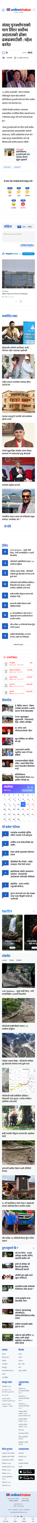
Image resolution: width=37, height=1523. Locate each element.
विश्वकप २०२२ (6, 1482)
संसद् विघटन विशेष (8, 1460)
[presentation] (16, 301)
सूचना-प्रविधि (22, 1371)
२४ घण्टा (4, 960)
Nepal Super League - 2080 (7, 1405)
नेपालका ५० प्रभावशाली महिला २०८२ (23, 1391)
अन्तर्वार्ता (4, 1364)
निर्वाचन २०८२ (6, 1474)
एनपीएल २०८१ (6, 1387)
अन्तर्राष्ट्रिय (5, 1378)
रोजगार (20, 1361)
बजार (20, 1354)
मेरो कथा (21, 1430)
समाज (4, 1354)
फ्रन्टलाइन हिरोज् (23, 1433)
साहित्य (4, 1361)
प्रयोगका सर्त (22, 1457)
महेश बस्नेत (17, 167)
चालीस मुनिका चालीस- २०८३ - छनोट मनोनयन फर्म (24, 1414)
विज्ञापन (20, 1460)
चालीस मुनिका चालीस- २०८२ (22, 1420)
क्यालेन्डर (8, 786)
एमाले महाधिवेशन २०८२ (7, 1478)
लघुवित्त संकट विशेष (8, 1457)
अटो (19, 1367)
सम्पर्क (20, 1467)
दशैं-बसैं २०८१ (6, 1486)
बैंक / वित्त (21, 1364)
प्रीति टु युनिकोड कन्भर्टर (23, 1438)
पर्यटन (20, 1357)
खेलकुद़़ (4, 1367)
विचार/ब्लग (5, 1357)
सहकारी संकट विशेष (8, 1453)
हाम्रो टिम (21, 1453)
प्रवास (3, 1374)
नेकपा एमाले (7, 167)
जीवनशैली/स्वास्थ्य (7, 1371)
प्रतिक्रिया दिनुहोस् (27, 245)
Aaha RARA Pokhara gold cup (8, 1400)
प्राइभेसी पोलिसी (23, 1463)
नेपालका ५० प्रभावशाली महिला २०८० (23, 1406)
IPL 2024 (5, 1395)
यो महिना (18, 960)
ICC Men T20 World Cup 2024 (8, 1391)
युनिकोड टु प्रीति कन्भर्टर (23, 1443)
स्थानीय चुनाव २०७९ (8, 1467)
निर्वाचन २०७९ (6, 1470)
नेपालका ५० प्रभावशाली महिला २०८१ (23, 1398)
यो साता (11, 960)
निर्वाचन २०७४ (6, 1463)
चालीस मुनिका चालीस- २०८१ (22, 1426)
